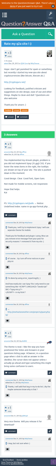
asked (6, 63)
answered (7, 152)
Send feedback (8, 460)
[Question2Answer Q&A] (28, 23)
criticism (24, 110)
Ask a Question (23, 34)
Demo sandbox (22, 460)
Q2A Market (17, 462)
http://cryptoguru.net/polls (21, 203)
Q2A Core (24, 63)
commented (9, 222)
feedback (8, 110)
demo (12, 6)
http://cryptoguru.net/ (15, 82)
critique (16, 110)
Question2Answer (17, 464)
